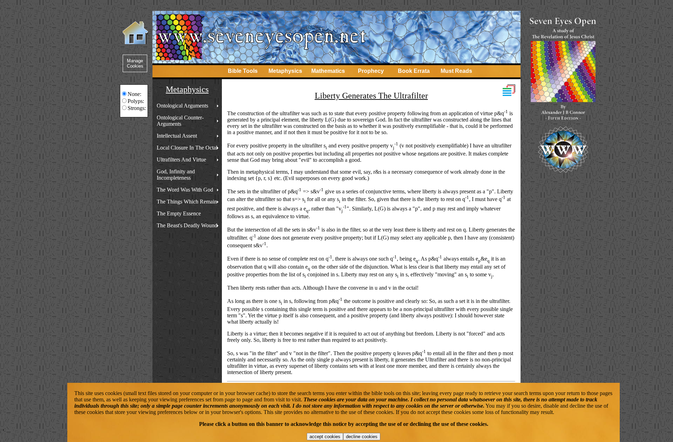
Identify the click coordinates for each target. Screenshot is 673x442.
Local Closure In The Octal (187, 148)
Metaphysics (285, 71)
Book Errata (414, 71)
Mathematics (328, 71)
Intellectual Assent (177, 136)
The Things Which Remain (187, 202)
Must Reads (456, 71)
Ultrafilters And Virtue (181, 160)
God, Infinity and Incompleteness (176, 174)
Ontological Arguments (182, 106)
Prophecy (371, 71)
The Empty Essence (179, 213)
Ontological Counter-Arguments (180, 121)
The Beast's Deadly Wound (187, 225)
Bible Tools (243, 71)
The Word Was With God (185, 190)
